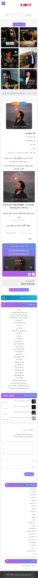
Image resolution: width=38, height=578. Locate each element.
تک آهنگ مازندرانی (31, 531)
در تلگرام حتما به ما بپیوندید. (27, 297)
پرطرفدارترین (5, 395)
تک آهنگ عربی (32, 528)
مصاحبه (34, 548)
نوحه (34, 554)
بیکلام (34, 514)
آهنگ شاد (33, 492)
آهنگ (28, 93)
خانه (33, 93)
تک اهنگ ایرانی (11, 153)
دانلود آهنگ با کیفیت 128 (19, 254)
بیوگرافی (34, 517)
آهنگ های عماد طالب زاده (22, 153)
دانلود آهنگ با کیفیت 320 (19, 251)
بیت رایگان (33, 511)
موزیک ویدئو (33, 542)
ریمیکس (34, 526)
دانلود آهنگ (24, 284)
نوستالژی (33, 500)
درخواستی (33, 545)
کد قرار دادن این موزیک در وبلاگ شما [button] (19, 290)
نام (33, 460)
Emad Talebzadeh (18, 205)
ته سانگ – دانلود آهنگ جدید (29, 566)
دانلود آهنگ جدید (28, 158)
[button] (19, 304)
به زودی (34, 509)
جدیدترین (12, 395)
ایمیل (32, 467)
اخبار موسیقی (32, 503)
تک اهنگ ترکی (32, 537)
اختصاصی (33, 506)
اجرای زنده (33, 497)
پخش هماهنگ (32, 523)
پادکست (34, 520)
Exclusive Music (8, 205)
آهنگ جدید (33, 489)
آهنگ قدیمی (33, 495)
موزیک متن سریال (31, 551)
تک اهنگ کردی (32, 540)
